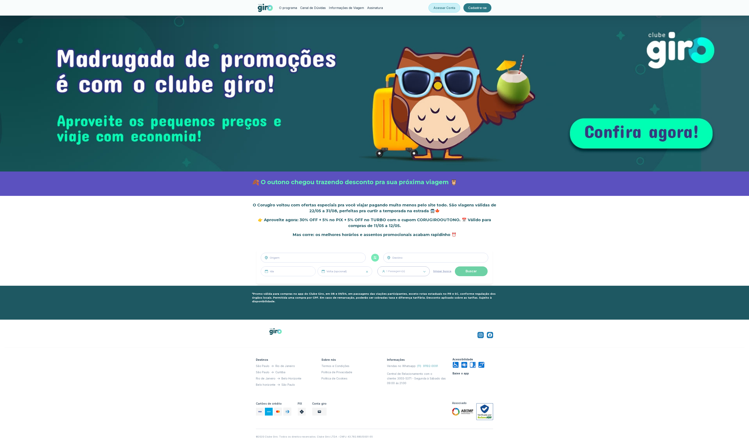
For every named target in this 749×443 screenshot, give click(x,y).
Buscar (471, 271)
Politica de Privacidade (336, 372)
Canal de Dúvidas (313, 8)
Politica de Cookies (334, 378)
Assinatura (375, 8)
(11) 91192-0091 (427, 366)
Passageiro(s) (395, 271)
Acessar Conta (444, 8)
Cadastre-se (477, 8)
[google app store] (473, 390)
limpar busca (442, 271)
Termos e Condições (335, 366)
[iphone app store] (473, 381)
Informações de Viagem (346, 8)
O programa (288, 8)
